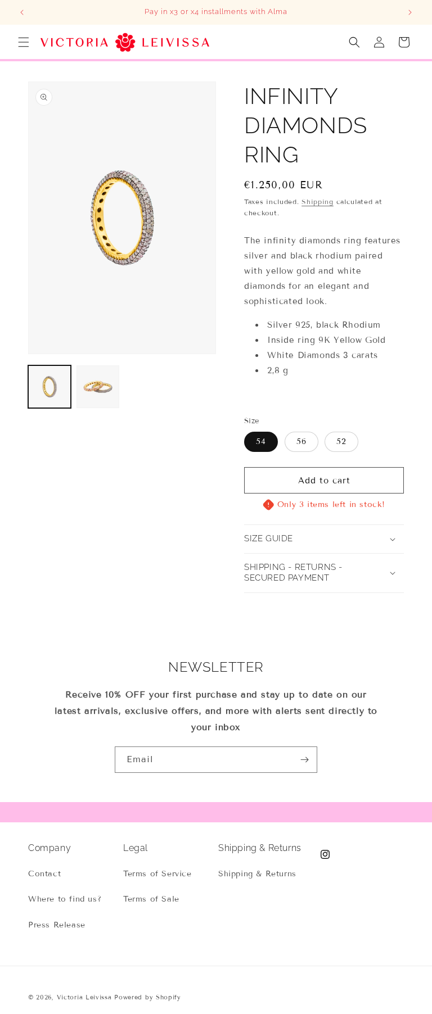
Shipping (318, 201)
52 (341, 441)
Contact (44, 874)
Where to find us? (64, 899)
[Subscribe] (304, 759)
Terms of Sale (151, 899)
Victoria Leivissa (84, 997)
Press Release (57, 925)
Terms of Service (157, 874)
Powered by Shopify (147, 997)
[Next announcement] (410, 12)
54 (261, 441)
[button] (23, 42)
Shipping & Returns (257, 874)
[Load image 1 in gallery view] (49, 386)
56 (301, 441)
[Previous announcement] (22, 12)
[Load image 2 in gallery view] (97, 386)
